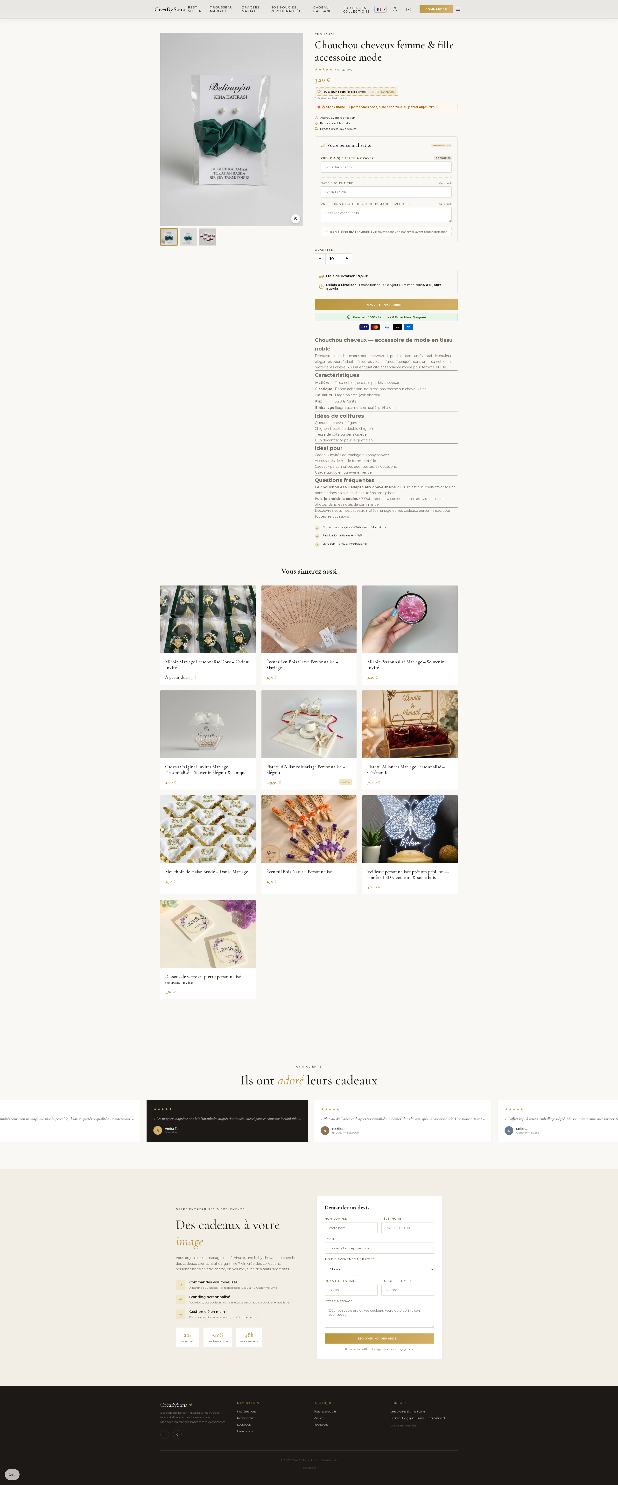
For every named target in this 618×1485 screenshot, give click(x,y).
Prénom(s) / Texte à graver (347, 158)
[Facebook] (177, 1434)
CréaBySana (169, 9)
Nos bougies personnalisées (287, 9)
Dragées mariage (251, 9)
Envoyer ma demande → (379, 1338)
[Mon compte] (395, 9)
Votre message (339, 1301)
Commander (436, 9)
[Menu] (458, 9)
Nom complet (337, 1218)
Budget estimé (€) (398, 1281)
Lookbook (244, 1424)
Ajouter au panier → (386, 304)
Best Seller (195, 9)
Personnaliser (246, 1418)
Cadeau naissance (323, 9)
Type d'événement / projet (350, 1259)
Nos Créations (246, 1411)
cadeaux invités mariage (371, 510)
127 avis (346, 69)
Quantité (324, 249)
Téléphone (391, 1218)
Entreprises (245, 1431)
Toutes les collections (356, 9)
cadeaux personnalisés (423, 510)
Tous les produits (325, 1411)
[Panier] (408, 9)
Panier (318, 1418)
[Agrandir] (295, 218)
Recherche (321, 1424)
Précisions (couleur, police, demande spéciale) (365, 204)
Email (330, 1239)
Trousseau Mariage (221, 9)
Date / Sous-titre (337, 183)
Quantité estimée (341, 1281)
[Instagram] (164, 1434)
